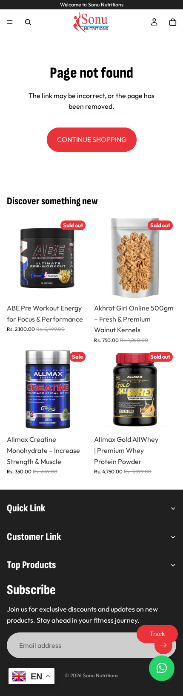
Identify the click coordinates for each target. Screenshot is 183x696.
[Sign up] (163, 645)
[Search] (28, 22)
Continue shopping (91, 139)
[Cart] (172, 22)
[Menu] (10, 22)
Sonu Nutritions (100, 675)
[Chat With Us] (161, 668)
